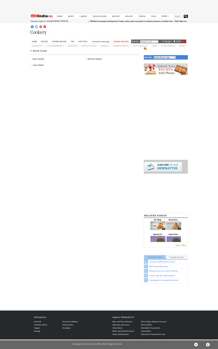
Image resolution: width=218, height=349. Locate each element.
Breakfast (72, 46)
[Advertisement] (109, 6)
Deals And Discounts (121, 334)
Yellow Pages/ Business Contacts (154, 321)
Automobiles (146, 331)
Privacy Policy (67, 325)
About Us (37, 321)
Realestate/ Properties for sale (153, 334)
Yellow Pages (99, 16)
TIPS (72, 41)
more (182, 46)
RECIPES (44, 41)
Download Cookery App (100, 41)
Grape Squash (38, 59)
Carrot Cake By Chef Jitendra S (162, 275)
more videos (181, 245)
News (71, 16)
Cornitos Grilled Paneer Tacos (162, 261)
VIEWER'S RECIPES (59, 41)
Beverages (37, 46)
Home (59, 16)
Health (129, 16)
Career (83, 16)
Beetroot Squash (95, 59)
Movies (115, 16)
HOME (34, 41)
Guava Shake (38, 65)
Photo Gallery (146, 325)
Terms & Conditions (70, 321)
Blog (153, 16)
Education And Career (121, 325)
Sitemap (37, 331)
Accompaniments (55, 46)
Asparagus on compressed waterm (163, 280)
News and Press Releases (122, 321)
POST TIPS (82, 41)
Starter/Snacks (168, 46)
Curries (104, 46)
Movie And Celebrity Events (123, 331)
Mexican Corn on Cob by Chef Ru (163, 271)
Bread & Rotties (89, 46)
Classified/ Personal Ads (150, 328)
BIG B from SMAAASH (158, 266)
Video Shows (117, 328)
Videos (142, 16)
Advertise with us (59, 21)
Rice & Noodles (140, 46)
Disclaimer (66, 328)
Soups (154, 46)
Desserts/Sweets (120, 46)
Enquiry (37, 328)
